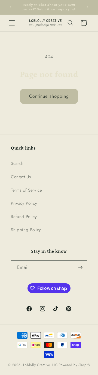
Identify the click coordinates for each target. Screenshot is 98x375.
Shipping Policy (26, 230)
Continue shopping (49, 96)
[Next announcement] (88, 7)
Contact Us (21, 177)
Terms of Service (26, 190)
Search (17, 163)
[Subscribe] (80, 267)
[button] (12, 22)
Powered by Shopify (74, 364)
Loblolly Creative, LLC (40, 364)
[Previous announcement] (11, 7)
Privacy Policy (24, 203)
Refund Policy (24, 217)
